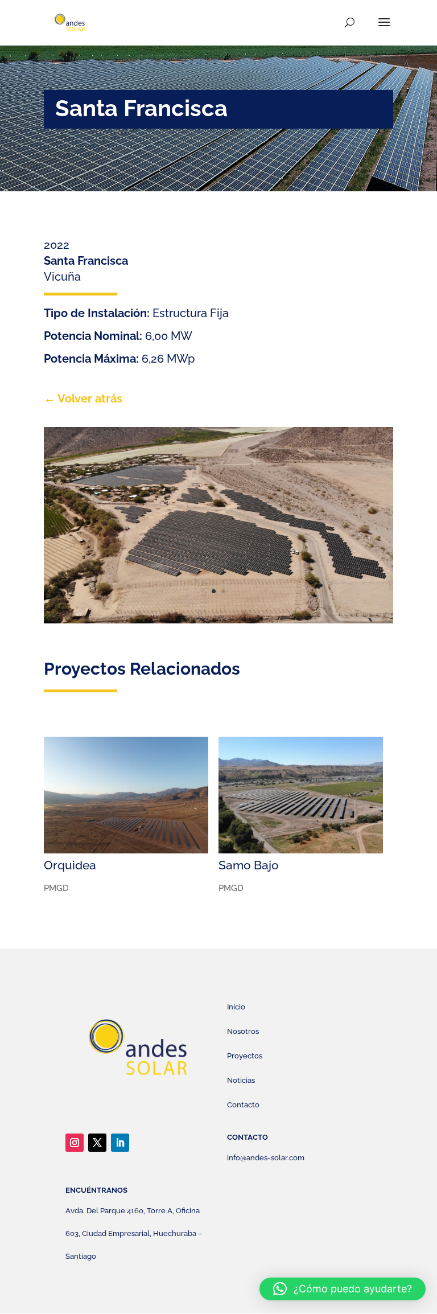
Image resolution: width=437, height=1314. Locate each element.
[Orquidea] (126, 795)
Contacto (243, 1105)
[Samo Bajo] (300, 795)
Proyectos (244, 1056)
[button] (342, 1289)
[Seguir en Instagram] (74, 1143)
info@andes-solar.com (265, 1157)
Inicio (236, 1007)
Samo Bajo (248, 865)
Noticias (241, 1080)
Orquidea (70, 865)
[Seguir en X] (97, 1143)
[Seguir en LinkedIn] (120, 1143)
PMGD (56, 888)
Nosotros (243, 1031)
